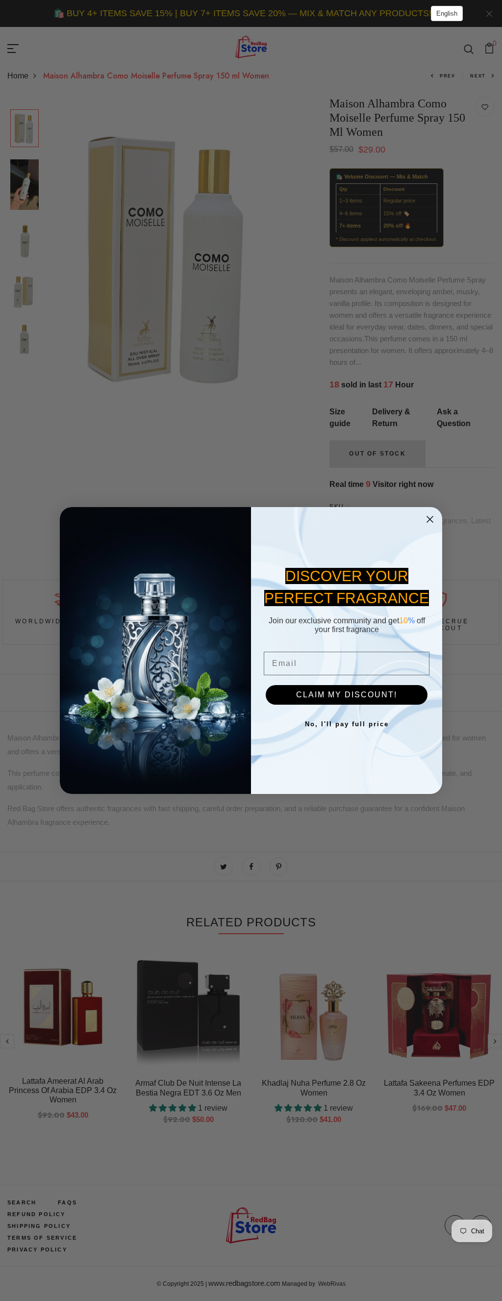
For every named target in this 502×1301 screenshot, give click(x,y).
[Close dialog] (430, 519)
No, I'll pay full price (347, 724)
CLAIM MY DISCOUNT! (346, 694)
